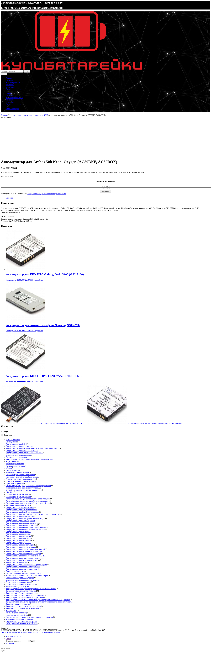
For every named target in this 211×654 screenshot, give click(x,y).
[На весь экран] (4, 648)
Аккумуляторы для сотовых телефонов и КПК (28, 115)
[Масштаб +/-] (2, 648)
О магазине (10, 87)
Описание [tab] (10, 198)
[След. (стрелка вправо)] (4, 650)
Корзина (10, 643)
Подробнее (38, 280)
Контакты (10, 85)
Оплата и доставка (13, 89)
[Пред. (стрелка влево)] (2, 650)
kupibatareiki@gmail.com (47, 7)
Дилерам (9, 80)
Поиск (27, 71)
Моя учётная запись (14, 636)
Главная (9, 78)
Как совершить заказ (14, 82)
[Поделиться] (7, 648)
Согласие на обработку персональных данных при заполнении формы (30, 632)
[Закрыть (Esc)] (9, 648)
